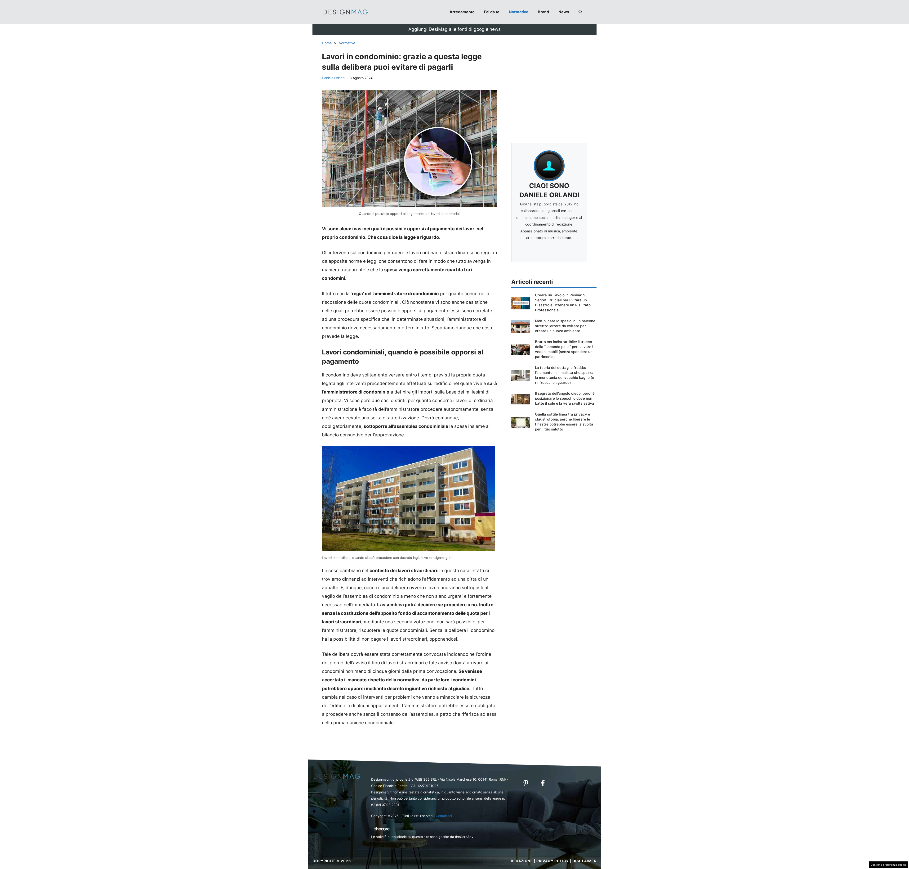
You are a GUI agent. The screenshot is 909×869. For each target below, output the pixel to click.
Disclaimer (585, 861)
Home (327, 43)
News (563, 11)
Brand (543, 11)
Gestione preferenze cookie (888, 864)
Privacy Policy (552, 861)
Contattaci (444, 816)
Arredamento (462, 11)
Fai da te (491, 11)
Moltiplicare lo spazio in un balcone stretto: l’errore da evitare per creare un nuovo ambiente (565, 326)
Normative (518, 11)
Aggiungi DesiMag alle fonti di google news (454, 29)
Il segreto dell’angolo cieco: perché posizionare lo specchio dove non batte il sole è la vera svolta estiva (565, 398)
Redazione (522, 861)
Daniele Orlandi (333, 78)
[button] (580, 12)
